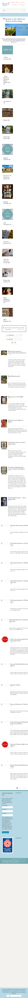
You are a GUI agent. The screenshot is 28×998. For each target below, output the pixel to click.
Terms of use (14, 859)
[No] (26, 993)
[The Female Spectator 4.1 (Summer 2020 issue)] (4, 619)
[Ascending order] (21, 335)
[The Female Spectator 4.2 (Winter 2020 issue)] (5, 600)
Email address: (5, 805)
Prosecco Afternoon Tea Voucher (19, 704)
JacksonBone (16, 862)
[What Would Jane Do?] (4, 376)
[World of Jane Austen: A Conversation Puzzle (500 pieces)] (4, 351)
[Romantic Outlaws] (5, 685)
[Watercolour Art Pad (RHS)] (4, 397)
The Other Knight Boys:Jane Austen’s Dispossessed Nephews (16, 468)
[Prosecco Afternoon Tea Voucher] (5, 704)
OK (8, 995)
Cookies (24, 859)
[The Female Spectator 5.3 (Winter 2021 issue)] (5, 562)
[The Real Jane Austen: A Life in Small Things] (4, 442)
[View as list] (15, 342)
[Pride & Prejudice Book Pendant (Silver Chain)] (5, 765)
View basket (22, 329)
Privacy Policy (19, 859)
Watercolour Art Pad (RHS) (15, 397)
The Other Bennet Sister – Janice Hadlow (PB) (17, 498)
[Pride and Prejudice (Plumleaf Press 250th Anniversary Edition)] (5, 722)
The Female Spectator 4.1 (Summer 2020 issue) (18, 620)
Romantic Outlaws (15, 685)
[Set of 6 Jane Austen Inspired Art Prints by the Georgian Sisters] (5, 639)
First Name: (4, 809)
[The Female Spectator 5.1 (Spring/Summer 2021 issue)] (5, 580)
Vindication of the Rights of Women (15, 421)
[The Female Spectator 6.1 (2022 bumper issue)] (5, 543)
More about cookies (16, 995)
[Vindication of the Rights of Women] (4, 420)
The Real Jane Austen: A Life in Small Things (16, 443)
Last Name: (4, 813)
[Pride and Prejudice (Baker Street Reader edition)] (5, 744)
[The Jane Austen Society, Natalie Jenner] (5, 525)
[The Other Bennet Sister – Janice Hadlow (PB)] (4, 497)
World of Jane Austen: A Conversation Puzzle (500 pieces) (17, 352)
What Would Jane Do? (14, 376)
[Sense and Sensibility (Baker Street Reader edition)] (5, 664)
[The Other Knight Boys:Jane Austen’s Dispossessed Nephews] (4, 467)
